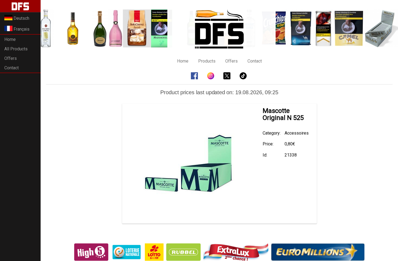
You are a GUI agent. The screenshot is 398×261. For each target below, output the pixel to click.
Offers (10, 58)
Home (10, 39)
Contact (11, 67)
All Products (16, 48)
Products (207, 61)
